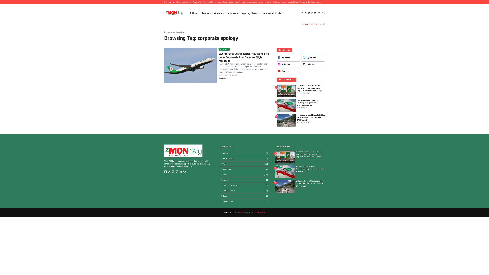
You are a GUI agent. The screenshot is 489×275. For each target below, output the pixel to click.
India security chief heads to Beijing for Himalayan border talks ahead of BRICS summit (311, 117)
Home (166, 32)
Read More (223, 79)
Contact (279, 13)
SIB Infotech (261, 212)
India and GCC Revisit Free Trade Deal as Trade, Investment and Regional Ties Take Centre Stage (309, 88)
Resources (232, 13)
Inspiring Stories (249, 13)
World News (224, 49)
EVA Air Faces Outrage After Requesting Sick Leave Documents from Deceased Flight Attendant (244, 57)
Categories (205, 13)
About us (219, 13)
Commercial (268, 13)
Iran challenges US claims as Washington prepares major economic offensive (307, 102)
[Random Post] (324, 24)
